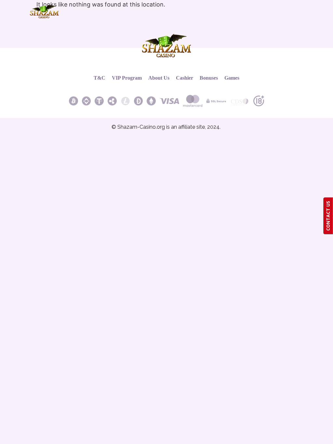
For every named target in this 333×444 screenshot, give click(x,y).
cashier (184, 78)
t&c (99, 78)
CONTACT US (328, 216)
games (231, 78)
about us (158, 78)
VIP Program (127, 78)
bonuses (209, 78)
